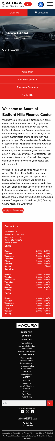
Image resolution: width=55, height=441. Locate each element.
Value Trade (27, 71)
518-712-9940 (16, 239)
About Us (26, 380)
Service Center (26, 357)
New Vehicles (26, 343)
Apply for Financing (13, 210)
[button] (41, 4)
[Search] (49, 403)
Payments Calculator (27, 87)
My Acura (26, 336)
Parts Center (26, 368)
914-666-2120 (15, 237)
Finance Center (26, 363)
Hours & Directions (26, 386)
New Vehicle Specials (26, 346)
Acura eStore (26, 374)
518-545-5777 (14, 242)
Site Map (39, 433)
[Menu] (50, 4)
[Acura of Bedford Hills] (12, 3)
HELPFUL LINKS (26, 354)
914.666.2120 (12, 49)
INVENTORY (26, 340)
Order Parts (26, 371)
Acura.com (26, 332)
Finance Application (27, 79)
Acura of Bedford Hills (13, 6)
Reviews (26, 388)
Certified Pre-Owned (26, 351)
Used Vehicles (26, 348)
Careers (26, 391)
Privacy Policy (26, 396)
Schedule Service (26, 360)
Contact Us (27, 95)
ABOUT (26, 377)
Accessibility (17, 433)
